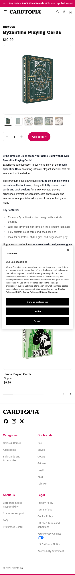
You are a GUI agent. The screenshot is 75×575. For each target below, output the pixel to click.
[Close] (68, 250)
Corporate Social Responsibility (12, 504)
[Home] (25, 12)
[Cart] (70, 12)
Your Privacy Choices (49, 533)
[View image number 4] (38, 121)
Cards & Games (12, 443)
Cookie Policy (45, 516)
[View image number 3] (28, 121)
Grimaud (42, 463)
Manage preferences (37, 301)
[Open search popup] (58, 12)
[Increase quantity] (21, 136)
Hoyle (41, 470)
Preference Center (13, 527)
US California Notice (49, 544)
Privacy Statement (49, 292)
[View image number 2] (18, 121)
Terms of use (45, 509)
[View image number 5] (48, 121)
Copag (41, 456)
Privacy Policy (45, 502)
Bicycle (9, 26)
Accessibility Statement (51, 551)
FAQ (5, 520)
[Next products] (70, 394)
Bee (40, 443)
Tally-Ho (42, 483)
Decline (38, 311)
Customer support (13, 513)
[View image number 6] (59, 121)
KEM (40, 476)
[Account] (64, 12)
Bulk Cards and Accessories (11, 458)
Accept (37, 320)
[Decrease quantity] (7, 136)
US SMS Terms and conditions (49, 525)
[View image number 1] (8, 121)
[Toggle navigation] (5, 12)
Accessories (9, 449)
